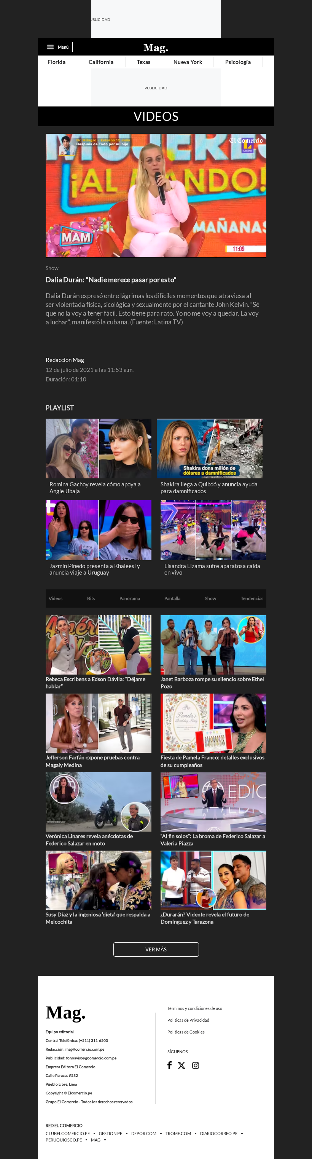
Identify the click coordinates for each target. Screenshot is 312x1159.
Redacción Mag (65, 360)
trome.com (178, 1134)
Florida (56, 62)
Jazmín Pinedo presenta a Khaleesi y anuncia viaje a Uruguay (94, 569)
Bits (91, 598)
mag (95, 1140)
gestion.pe (110, 1134)
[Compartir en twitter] (181, 1067)
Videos (156, 116)
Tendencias (252, 598)
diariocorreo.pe (218, 1134)
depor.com (143, 1134)
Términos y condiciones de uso (194, 1008)
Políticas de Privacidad (188, 1020)
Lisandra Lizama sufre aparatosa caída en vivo (212, 569)
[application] (156, 196)
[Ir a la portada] (65, 1015)
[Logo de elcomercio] (156, 48)
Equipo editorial (60, 1031)
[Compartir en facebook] (169, 1067)
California (101, 62)
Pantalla (172, 598)
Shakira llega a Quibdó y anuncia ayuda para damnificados (209, 487)
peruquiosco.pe (64, 1140)
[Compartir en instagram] (195, 1067)
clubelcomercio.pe (68, 1134)
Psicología (238, 62)
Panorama (129, 598)
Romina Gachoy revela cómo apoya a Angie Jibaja (95, 487)
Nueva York (188, 62)
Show (52, 268)
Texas (143, 62)
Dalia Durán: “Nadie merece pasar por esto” (111, 279)
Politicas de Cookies (186, 1032)
